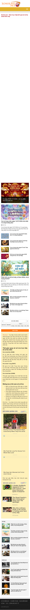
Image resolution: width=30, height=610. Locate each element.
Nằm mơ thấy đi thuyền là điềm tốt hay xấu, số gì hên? (18, 297)
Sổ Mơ (3, 603)
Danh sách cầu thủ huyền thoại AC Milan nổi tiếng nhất (19, 577)
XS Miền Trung (14, 601)
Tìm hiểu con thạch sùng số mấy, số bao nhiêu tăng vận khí (19, 290)
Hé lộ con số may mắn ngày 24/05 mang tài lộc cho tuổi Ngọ (18, 255)
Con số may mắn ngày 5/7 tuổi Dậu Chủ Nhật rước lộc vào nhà (18, 241)
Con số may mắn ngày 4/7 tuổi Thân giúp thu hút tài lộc (19, 248)
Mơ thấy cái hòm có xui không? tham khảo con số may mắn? (19, 311)
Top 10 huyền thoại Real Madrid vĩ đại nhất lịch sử (19, 563)
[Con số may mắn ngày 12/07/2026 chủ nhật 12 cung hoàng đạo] (15, 212)
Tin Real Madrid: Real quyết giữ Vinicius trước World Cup (19, 583)
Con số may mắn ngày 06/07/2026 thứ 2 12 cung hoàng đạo (18, 234)
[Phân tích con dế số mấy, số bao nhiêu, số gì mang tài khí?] (15, 268)
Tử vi (7, 603)
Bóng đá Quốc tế (14, 603)
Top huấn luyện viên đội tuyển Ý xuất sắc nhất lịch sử (18, 590)
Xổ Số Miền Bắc (5, 601)
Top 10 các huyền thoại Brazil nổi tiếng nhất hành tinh (19, 570)
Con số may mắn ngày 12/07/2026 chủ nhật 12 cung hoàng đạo (14, 221)
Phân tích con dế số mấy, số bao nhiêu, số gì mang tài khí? (15, 277)
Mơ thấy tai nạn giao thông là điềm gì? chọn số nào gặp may (18, 304)
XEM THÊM (15, 330)
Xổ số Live (5, 335)
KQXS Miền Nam (23, 601)
